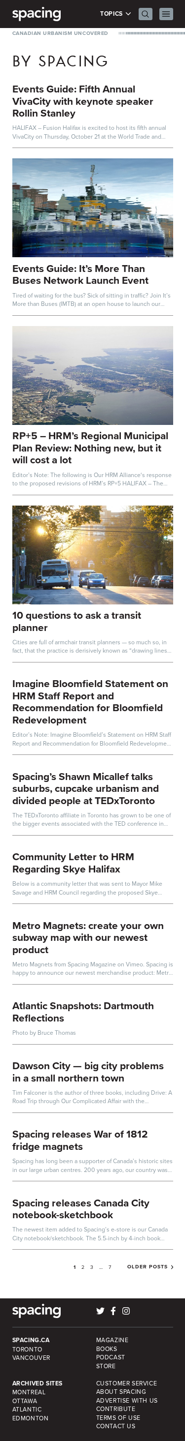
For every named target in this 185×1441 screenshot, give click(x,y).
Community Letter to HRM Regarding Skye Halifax (73, 862)
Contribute (116, 1409)
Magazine (112, 1340)
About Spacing (121, 1391)
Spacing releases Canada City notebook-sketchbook (80, 1209)
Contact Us (116, 1426)
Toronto (27, 1349)
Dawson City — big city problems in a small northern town (88, 1071)
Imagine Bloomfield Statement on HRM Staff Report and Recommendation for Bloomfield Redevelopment (90, 701)
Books (106, 1349)
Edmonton (30, 1418)
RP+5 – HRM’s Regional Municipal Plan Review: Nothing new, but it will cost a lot (90, 447)
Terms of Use (118, 1417)
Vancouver (31, 1357)
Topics (112, 14)
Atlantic (27, 1409)
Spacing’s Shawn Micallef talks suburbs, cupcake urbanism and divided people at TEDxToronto (85, 788)
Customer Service (126, 1383)
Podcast (110, 1357)
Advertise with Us (127, 1400)
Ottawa (24, 1401)
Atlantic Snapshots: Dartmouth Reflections (83, 1011)
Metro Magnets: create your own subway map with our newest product (88, 937)
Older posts (147, 1266)
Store (106, 1366)
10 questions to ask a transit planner (76, 621)
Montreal (29, 1392)
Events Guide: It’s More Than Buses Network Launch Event (80, 274)
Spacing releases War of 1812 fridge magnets (80, 1140)
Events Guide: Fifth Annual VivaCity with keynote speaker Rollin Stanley (82, 100)
